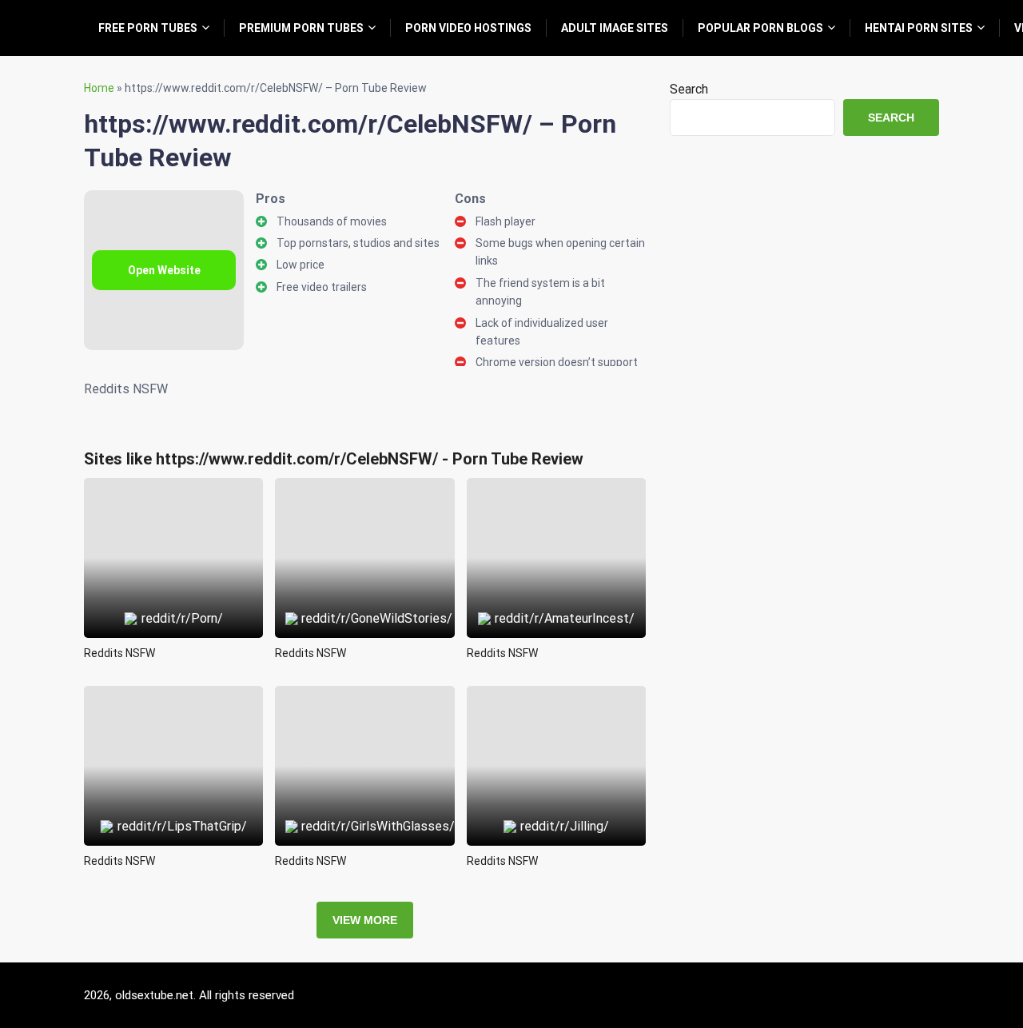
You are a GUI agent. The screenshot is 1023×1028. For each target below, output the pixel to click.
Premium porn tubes (301, 28)
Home (99, 88)
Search (689, 89)
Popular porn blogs (760, 28)
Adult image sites (614, 28)
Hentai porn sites (919, 28)
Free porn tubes (147, 28)
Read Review (174, 521)
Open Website (164, 270)
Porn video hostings (468, 28)
